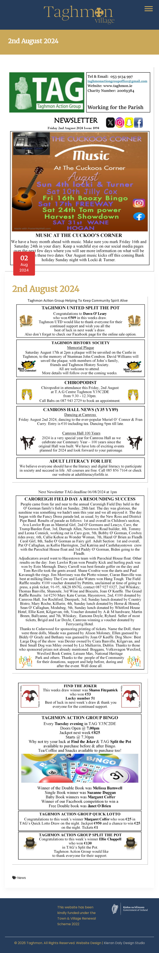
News (21, 877)
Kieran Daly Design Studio (124, 943)
